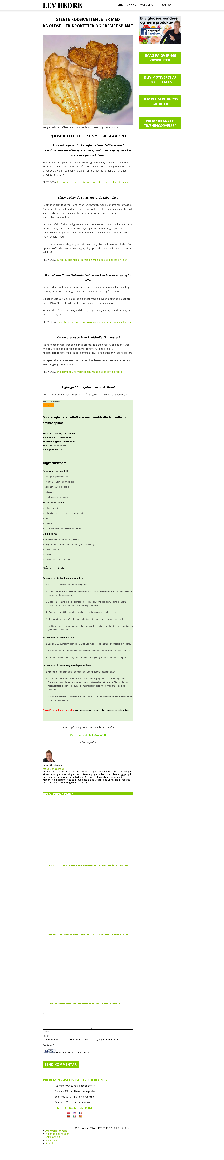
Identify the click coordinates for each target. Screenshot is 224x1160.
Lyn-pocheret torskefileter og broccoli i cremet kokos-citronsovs (93, 182)
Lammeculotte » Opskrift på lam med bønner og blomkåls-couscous (88, 865)
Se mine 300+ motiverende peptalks (75, 1091)
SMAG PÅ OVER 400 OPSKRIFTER (160, 57)
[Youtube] (63, 786)
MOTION (131, 5)
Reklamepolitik (54, 1136)
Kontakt (50, 1143)
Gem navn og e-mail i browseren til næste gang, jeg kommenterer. (81, 1039)
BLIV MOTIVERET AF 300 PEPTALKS (160, 79)
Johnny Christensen (52, 765)
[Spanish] (80, 1116)
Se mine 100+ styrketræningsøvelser (75, 1102)
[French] (80, 1113)
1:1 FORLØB (164, 5)
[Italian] (74, 1116)
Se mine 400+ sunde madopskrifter (75, 1085)
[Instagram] (49, 786)
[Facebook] (45, 786)
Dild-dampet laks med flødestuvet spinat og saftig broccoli (90, 371)
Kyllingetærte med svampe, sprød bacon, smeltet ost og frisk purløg (88, 934)
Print (48, 405)
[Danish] (68, 1113)
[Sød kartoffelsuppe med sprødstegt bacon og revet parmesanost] (88, 969)
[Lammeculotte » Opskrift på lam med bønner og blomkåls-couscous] (88, 831)
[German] (68, 1116)
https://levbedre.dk (53, 768)
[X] (58, 785)
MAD (120, 5)
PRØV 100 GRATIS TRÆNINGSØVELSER (160, 123)
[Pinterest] (54, 786)
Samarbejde (52, 1140)
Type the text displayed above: (73, 1052)
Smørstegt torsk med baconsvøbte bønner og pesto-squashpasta (94, 322)
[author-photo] (49, 761)
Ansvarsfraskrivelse (56, 1130)
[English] (74, 1113)
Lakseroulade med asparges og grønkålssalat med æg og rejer (92, 259)
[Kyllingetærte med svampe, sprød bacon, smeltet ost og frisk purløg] (88, 900)
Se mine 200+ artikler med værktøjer (75, 1096)
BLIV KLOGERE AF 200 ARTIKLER (160, 101)
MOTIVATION (147, 5)
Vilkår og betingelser (57, 1133)
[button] (178, 5)
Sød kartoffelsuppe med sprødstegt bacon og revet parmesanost (88, 1003)
